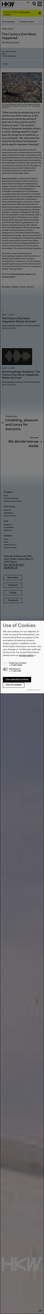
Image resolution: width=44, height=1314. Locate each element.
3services (15, 665)
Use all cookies (14, 685)
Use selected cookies (17, 679)
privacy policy (26, 655)
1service (15, 671)
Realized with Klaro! (33, 690)
